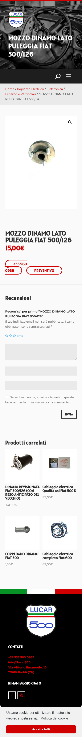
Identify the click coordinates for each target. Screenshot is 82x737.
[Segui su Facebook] (12, 695)
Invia (69, 414)
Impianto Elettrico (30, 89)
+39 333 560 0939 (21, 657)
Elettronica (55, 89)
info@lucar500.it (21, 662)
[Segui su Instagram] (21, 695)
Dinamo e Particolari (20, 94)
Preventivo (44, 270)
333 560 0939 (16, 267)
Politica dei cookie (54, 718)
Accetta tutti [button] (41, 729)
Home (9, 89)
